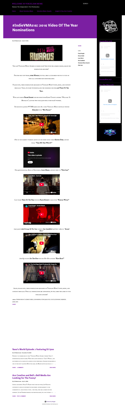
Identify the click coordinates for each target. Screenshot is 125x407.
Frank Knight (81, 53)
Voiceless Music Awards (44, 11)
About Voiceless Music (26, 11)
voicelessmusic (111, 71)
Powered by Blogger (50, 401)
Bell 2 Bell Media (103, 118)
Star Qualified (81, 60)
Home (14, 11)
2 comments (20, 367)
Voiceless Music (103, 71)
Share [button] (79, 45)
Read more (53, 367)
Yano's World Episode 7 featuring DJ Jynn (33, 349)
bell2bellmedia (112, 118)
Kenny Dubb (81, 56)
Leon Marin (81, 58)
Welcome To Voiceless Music (27, 4)
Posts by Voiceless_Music (106, 81)
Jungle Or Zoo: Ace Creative (63, 11)
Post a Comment (21, 396)
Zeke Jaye (80, 65)
